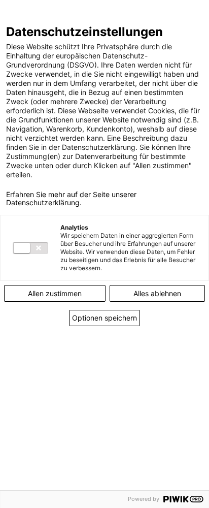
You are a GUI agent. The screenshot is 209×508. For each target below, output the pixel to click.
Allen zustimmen (55, 293)
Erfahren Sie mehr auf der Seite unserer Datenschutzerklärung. (71, 198)
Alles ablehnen (157, 293)
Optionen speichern (104, 317)
